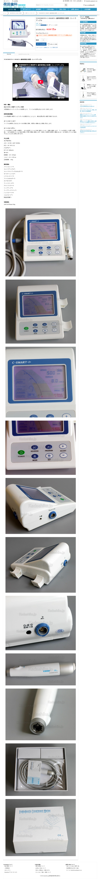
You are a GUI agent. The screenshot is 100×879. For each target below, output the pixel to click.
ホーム (4, 13)
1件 (47, 25)
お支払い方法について (41, 868)
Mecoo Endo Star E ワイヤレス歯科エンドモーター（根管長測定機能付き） (91, 94)
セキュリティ (8, 870)
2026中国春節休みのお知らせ (87, 106)
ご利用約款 (7, 868)
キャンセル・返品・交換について (43, 872)
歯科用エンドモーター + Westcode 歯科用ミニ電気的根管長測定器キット (91, 87)
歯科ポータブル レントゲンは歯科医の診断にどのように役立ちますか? (88, 116)
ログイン (7, 1)
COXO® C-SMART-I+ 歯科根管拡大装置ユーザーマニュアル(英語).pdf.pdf (55, 35)
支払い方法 (62, 9)
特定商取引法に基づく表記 (72, 868)
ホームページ (27, 9)
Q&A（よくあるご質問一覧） (73, 866)
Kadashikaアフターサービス (11, 872)
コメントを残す (54, 25)
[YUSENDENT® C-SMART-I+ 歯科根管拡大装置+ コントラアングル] (19, 33)
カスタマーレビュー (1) (24, 54)
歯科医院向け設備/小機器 (16, 13)
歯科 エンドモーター (30, 13)
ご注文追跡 (87, 9)
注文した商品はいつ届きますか (43, 870)
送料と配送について (40, 866)
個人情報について (9, 866)
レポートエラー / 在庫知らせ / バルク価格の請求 (47, 47)
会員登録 (16, 1)
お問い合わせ (75, 9)
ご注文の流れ (50, 9)
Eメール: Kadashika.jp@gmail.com (74, 870)
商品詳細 (9, 54)
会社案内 (38, 9)
